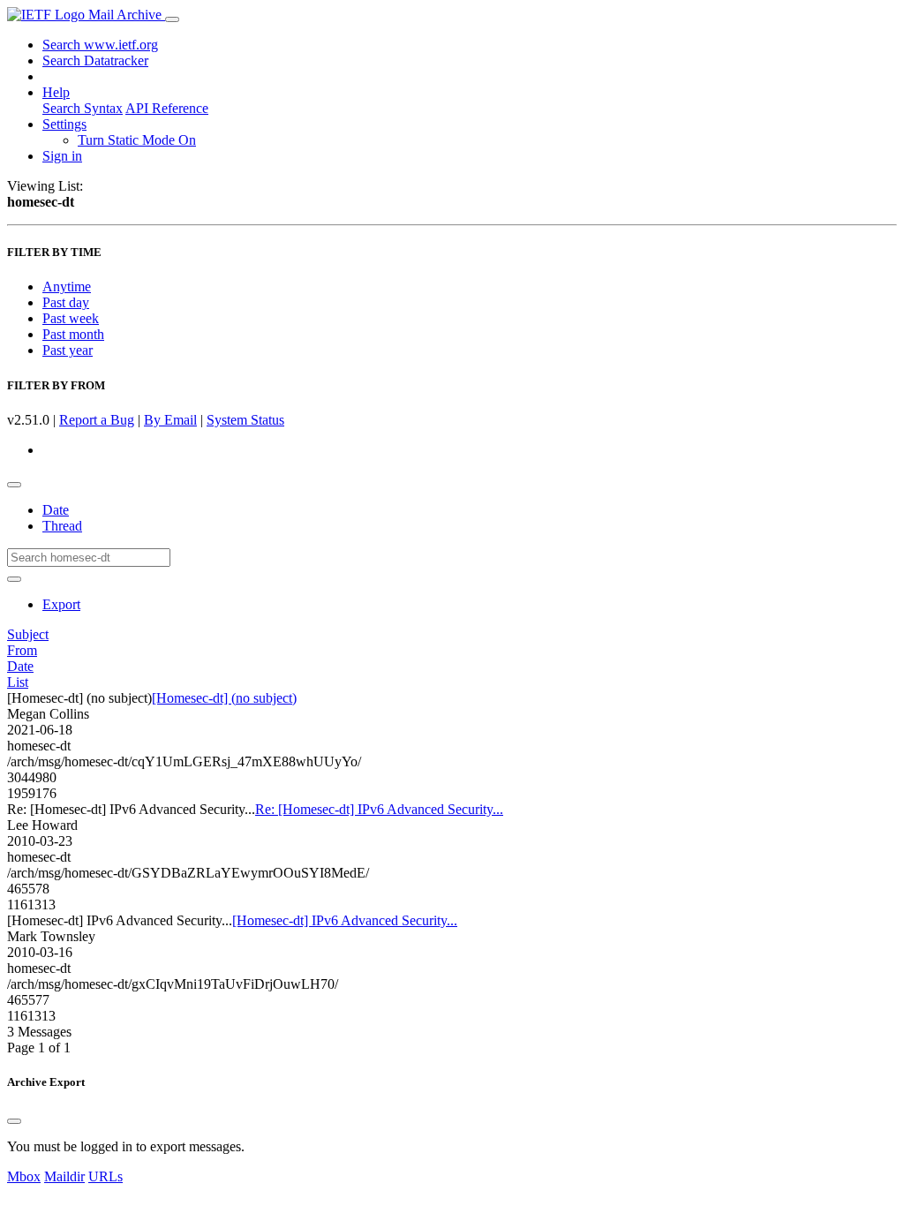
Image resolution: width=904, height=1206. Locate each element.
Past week (70, 318)
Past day (65, 302)
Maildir (64, 1176)
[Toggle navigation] (172, 19)
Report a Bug (96, 419)
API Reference (166, 108)
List (17, 682)
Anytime (66, 286)
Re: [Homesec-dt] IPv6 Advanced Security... (379, 809)
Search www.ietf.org (100, 44)
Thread (62, 525)
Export (61, 604)
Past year (67, 350)
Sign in (62, 155)
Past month (73, 334)
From (22, 650)
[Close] (14, 1121)
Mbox (24, 1176)
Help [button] (56, 92)
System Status (245, 419)
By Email (170, 419)
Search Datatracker (95, 60)
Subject (28, 634)
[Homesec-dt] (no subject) (224, 697)
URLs (105, 1176)
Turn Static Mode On (137, 139)
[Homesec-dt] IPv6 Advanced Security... (344, 920)
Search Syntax (82, 108)
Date (55, 509)
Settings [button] (64, 124)
